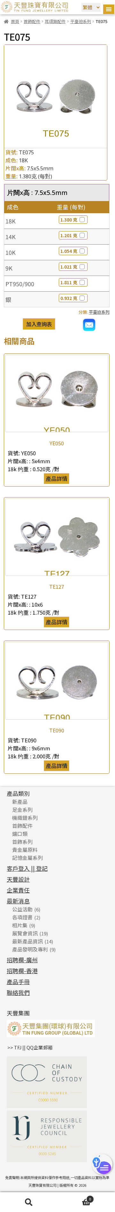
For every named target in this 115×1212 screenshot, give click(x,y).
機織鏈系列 (25, 817)
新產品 (19, 801)
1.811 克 (68, 282)
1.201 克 (68, 235)
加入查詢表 (39, 324)
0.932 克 (68, 298)
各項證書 (22, 917)
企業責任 (18, 890)
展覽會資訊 (25, 933)
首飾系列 (22, 841)
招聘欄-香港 (22, 970)
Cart (74, 1198)
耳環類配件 (55, 21)
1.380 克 (68, 219)
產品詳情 (56, 478)
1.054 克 (68, 251)
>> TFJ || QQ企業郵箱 (30, 1047)
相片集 (19, 925)
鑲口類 (19, 833)
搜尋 (28, 1202)
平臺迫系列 (80, 21)
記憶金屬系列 (27, 857)
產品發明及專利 (30, 949)
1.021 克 (68, 266)
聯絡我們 (18, 992)
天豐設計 (18, 879)
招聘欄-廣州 (22, 960)
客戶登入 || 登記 (27, 868)
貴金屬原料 (25, 849)
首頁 (15, 21)
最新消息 (18, 901)
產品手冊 (18, 981)
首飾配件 (32, 21)
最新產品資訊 (27, 941)
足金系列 (22, 809)
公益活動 (22, 909)
